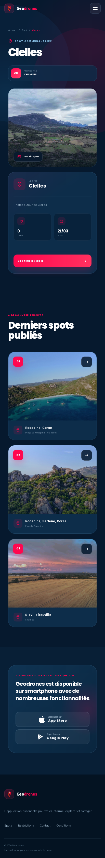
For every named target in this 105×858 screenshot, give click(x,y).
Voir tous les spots (30, 260)
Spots (8, 826)
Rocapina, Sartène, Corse (46, 521)
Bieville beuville (38, 615)
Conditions (64, 826)
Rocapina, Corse (38, 428)
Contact (45, 826)
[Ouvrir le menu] (95, 8)
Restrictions (26, 826)
